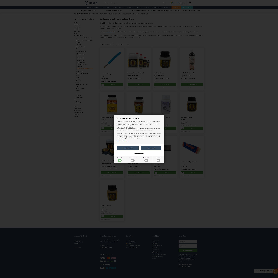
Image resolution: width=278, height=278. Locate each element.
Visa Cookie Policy (139, 153)
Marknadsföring (133, 158)
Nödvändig (119, 158)
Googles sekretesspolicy (123, 141)
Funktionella (146, 158)
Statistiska (158, 158)
